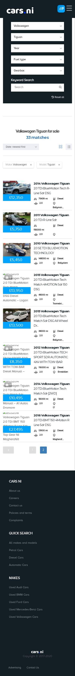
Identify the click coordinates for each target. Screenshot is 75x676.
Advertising (14, 667)
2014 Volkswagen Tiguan (52, 188)
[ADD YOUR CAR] (61, 9)
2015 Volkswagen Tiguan (51, 282)
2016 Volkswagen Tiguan (52, 420)
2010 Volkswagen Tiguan (52, 248)
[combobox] (37, 26)
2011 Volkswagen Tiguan (51, 217)
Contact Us (33, 667)
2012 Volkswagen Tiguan (51, 355)
